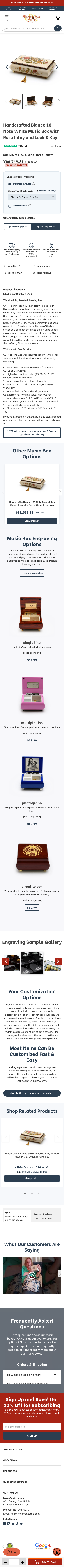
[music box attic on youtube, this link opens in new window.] (13, 1523)
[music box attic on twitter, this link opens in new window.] (21, 1523)
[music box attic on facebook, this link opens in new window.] (4, 1523)
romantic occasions (41, 339)
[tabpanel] (32, 1152)
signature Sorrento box (34, 315)
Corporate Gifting (52, 8)
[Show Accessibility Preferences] (57, 1552)
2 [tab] (28, 1194)
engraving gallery (31, 1038)
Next (58, 100)
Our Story (8, 8)
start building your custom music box (32, 1093)
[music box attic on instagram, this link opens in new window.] (8, 1523)
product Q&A (15, 272)
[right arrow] (57, 67)
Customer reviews (43, 1216)
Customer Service (22, 8)
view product (32, 520)
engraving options (19, 226)
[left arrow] (7, 67)
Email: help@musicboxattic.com (21, 1513)
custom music (47, 1070)
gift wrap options (47, 226)
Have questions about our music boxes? (16, 1216)
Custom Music (20, 205)
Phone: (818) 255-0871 (16, 1509)
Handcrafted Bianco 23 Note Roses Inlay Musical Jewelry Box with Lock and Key (32, 503)
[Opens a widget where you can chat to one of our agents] (11, 1552)
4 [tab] (35, 1194)
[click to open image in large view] (32, 66)
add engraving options (33, 573)
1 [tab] (25, 1194)
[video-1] (32, 1275)
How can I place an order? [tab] (24, 1374)
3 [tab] (32, 1194)
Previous (5, 100)
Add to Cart (49, 1562)
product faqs (43, 266)
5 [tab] (39, 1194)
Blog (41, 8)
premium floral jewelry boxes (44, 420)
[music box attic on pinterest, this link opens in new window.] (17, 1523)
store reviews (44, 272)
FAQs (34, 8)
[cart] (58, 18)
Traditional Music (22, 183)
